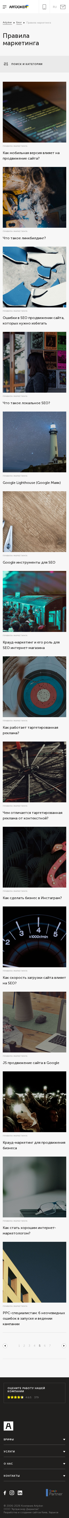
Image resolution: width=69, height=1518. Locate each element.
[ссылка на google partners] (54, 1493)
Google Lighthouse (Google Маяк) (32, 482)
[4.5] (21, 1397)
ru (55, 7)
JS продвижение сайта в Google (31, 1063)
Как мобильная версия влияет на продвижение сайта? (31, 156)
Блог (19, 22)
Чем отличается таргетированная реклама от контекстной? (32, 815)
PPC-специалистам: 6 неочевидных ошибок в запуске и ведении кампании (34, 1318)
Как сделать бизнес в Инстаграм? (32, 898)
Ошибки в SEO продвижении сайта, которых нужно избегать (33, 320)
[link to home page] (17, 7)
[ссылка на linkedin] (18, 1493)
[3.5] (18, 1397)
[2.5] (14, 1397)
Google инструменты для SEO (29, 562)
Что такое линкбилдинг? (24, 238)
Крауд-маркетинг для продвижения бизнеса (34, 1145)
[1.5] (11, 1397)
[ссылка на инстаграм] (10, 1493)
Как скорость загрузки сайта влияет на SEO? (34, 980)
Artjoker (7, 22)
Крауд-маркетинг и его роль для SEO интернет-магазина (31, 645)
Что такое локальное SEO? (26, 403)
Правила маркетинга (15, 146)
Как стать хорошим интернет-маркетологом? (29, 1230)
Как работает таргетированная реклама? (30, 730)
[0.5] (8, 1397)
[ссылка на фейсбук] (5, 1493)
